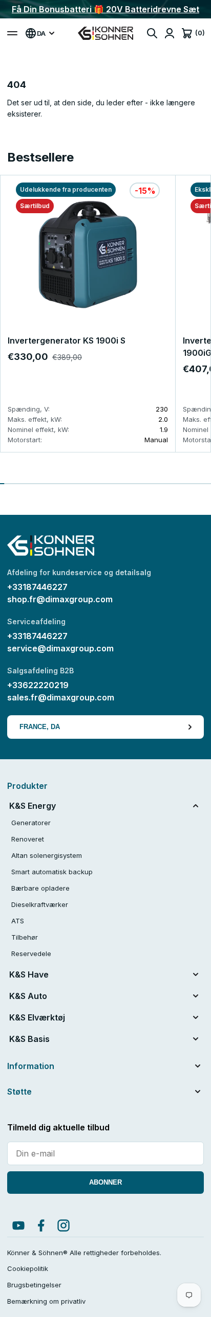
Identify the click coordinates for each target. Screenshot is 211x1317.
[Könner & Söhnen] (105, 33)
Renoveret (27, 839)
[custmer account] (169, 33)
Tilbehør (24, 937)
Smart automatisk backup (52, 872)
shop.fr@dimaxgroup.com (60, 599)
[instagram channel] (63, 1225)
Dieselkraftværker (39, 904)
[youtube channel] (18, 1225)
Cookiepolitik (27, 1268)
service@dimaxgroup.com (60, 648)
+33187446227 (37, 587)
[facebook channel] (41, 1225)
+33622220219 (38, 685)
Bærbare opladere (40, 888)
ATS (17, 921)
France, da (39, 727)
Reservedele (31, 953)
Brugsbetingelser (34, 1285)
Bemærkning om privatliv (46, 1301)
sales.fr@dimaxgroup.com (60, 697)
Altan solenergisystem (46, 855)
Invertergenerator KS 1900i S (66, 340)
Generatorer (31, 823)
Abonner (105, 1182)
